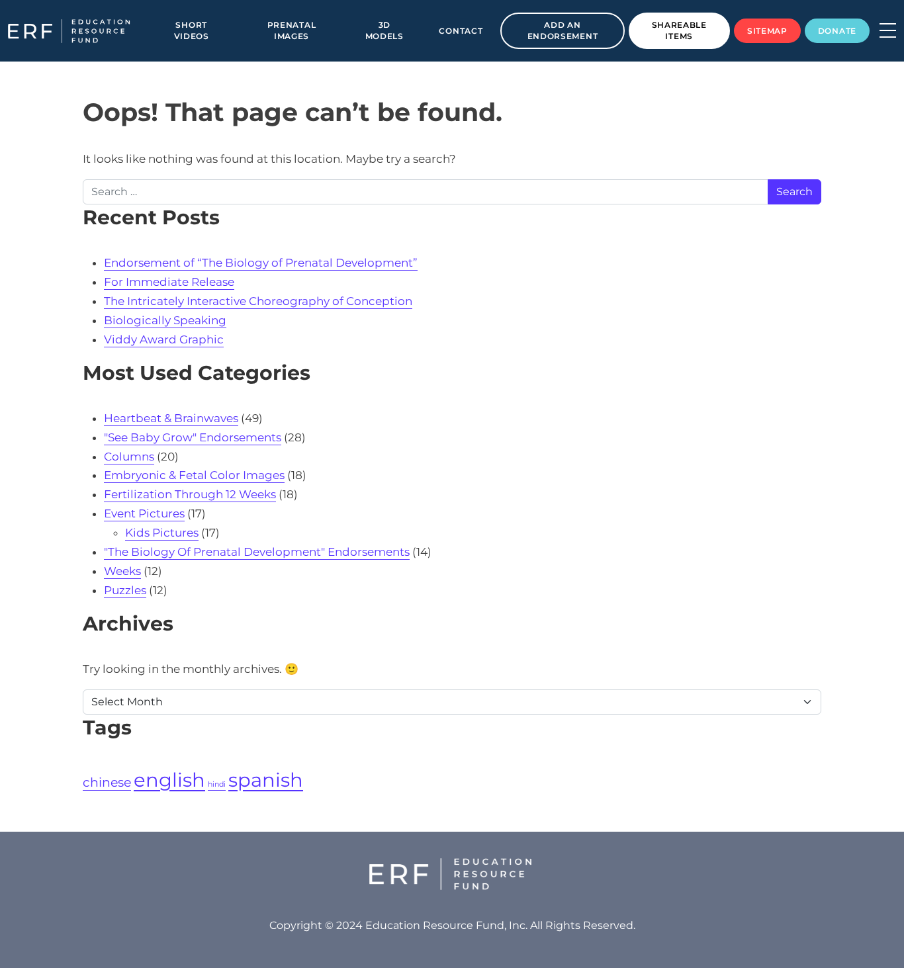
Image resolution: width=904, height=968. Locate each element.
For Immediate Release (169, 281)
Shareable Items (679, 30)
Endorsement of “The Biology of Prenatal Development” (261, 262)
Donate (837, 31)
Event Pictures (144, 513)
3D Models (384, 30)
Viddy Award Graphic (164, 339)
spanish (265, 779)
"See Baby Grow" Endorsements (192, 437)
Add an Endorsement (562, 30)
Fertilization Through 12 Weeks (190, 494)
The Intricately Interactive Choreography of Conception (258, 301)
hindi (217, 784)
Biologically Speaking (165, 320)
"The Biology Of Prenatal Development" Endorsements (257, 551)
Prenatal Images (291, 30)
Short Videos (191, 30)
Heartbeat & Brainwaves (171, 418)
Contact (460, 31)
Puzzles (125, 590)
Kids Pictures (162, 532)
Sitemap (767, 31)
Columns (129, 456)
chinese (107, 782)
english (169, 779)
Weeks (122, 571)
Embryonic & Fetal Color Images (194, 475)
